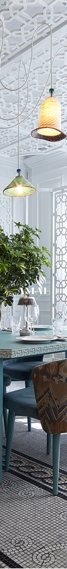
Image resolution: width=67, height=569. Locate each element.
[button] (50, 4)
